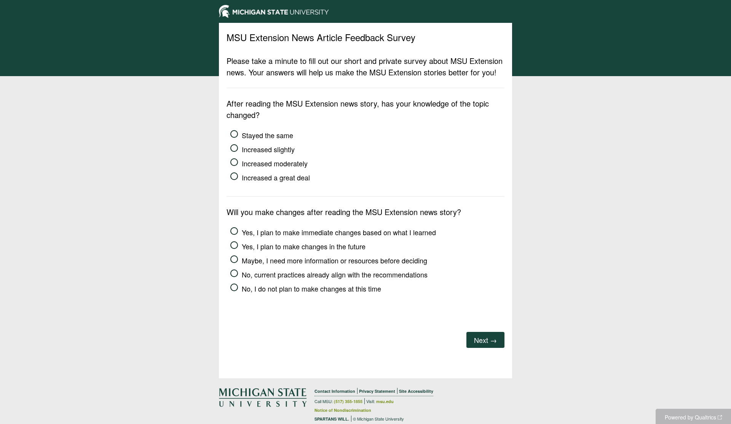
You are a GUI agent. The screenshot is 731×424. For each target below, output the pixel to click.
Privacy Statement (377, 391)
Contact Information (334, 391)
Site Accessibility (416, 391)
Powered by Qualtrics (690, 417)
